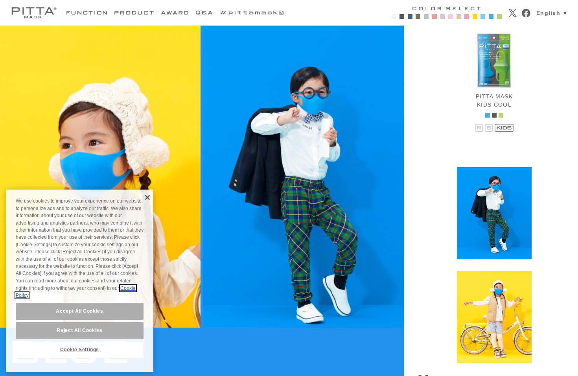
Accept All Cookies (79, 311)
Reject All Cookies (79, 331)
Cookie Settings (79, 349)
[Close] (147, 197)
